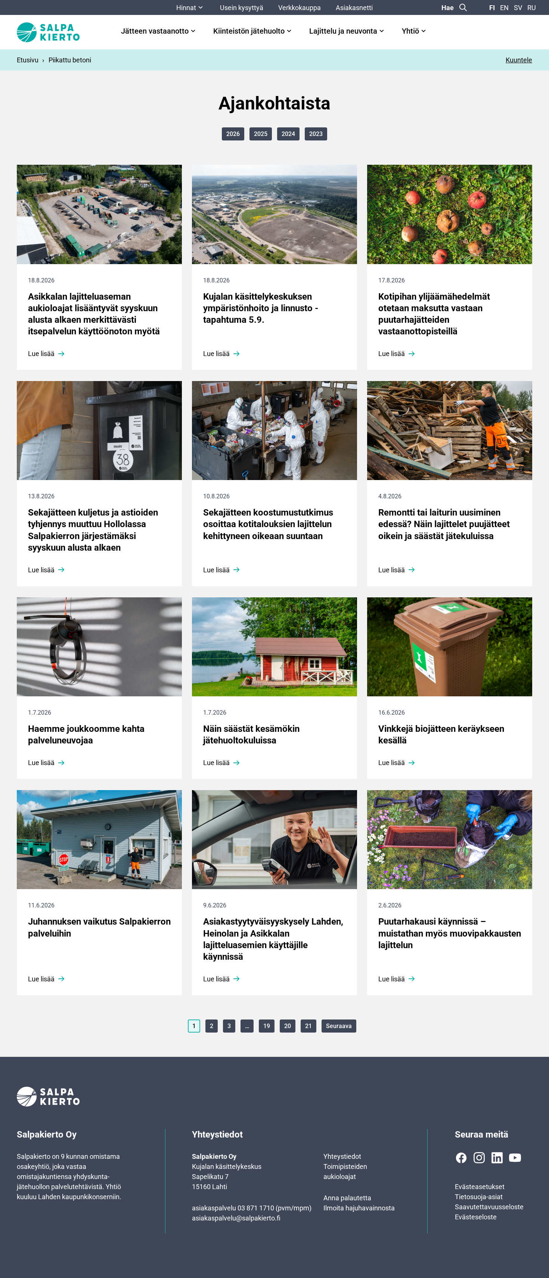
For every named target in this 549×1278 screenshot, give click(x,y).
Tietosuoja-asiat (479, 1197)
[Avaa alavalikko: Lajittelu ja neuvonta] (381, 31)
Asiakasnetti (354, 8)
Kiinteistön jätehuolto (249, 31)
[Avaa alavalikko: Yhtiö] (423, 31)
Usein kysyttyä (241, 8)
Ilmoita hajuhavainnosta (359, 1208)
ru (531, 8)
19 (266, 1026)
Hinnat (186, 8)
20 (287, 1026)
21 (308, 1026)
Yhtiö (410, 31)
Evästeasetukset (480, 1187)
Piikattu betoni (70, 60)
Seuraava (339, 1026)
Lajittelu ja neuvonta (343, 31)
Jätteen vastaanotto (155, 31)
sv (518, 8)
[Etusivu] (48, 32)
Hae (447, 8)
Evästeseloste (476, 1217)
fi (492, 8)
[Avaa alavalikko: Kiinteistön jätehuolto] (289, 31)
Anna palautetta (347, 1198)
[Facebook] (461, 1157)
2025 (260, 133)
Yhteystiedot (342, 1156)
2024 (288, 133)
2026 (233, 133)
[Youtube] (515, 1157)
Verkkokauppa (299, 8)
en (504, 8)
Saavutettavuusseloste (489, 1207)
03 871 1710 (256, 1208)
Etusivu (27, 60)
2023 (316, 133)
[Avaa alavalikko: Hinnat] (200, 7)
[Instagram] (479, 1157)
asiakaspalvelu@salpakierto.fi (236, 1218)
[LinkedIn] (497, 1157)
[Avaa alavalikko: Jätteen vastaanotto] (193, 31)
